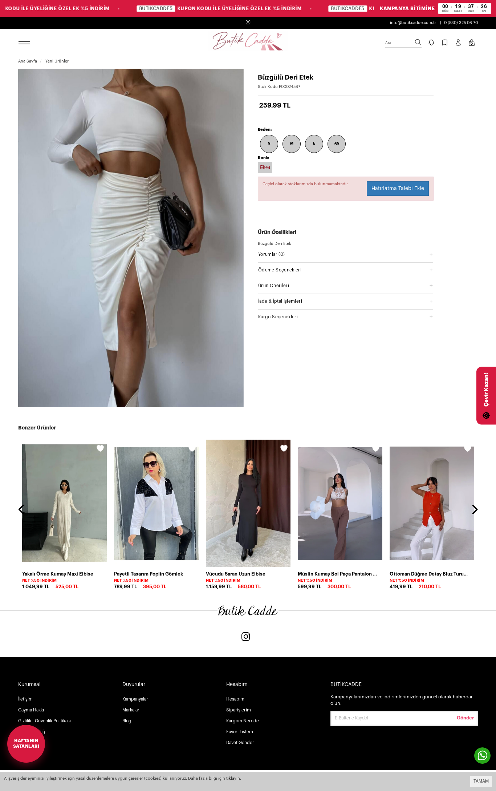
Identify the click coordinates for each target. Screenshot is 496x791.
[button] (346, 254)
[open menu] (25, 43)
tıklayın (233, 778)
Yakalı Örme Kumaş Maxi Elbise (57, 574)
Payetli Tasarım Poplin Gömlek (148, 574)
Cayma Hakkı (31, 710)
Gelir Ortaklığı (32, 732)
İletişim (25, 699)
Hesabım (235, 699)
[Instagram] (245, 637)
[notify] (431, 43)
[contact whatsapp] (482, 755)
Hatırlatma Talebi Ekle (397, 188)
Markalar (130, 710)
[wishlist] (100, 449)
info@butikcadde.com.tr (413, 23)
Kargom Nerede (242, 721)
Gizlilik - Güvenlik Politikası (44, 721)
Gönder (465, 717)
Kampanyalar (135, 699)
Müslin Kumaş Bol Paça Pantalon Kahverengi (338, 574)
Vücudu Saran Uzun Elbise (235, 574)
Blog (126, 721)
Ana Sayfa (27, 61)
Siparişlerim (238, 710)
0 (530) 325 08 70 (461, 23)
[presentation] (22, 510)
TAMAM (481, 781)
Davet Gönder (240, 742)
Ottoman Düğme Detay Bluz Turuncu (430, 574)
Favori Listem (239, 732)
